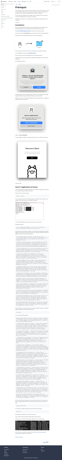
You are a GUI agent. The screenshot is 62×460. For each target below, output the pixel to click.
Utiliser (15, 1)
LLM (35, 16)
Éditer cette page (20, 437)
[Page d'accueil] (16, 4)
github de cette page (38, 432)
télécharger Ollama (32, 53)
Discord (24, 451)
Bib (27, 1)
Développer (24, 1)
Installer (19, 1)
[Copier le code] (48, 196)
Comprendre (10, 1)
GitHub (45, 1)
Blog (30, 1)
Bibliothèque (6, 455)
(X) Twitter (24, 452)
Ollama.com (25, 449)
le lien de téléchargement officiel (23, 31)
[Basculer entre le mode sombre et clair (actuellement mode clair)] (49, 1)
